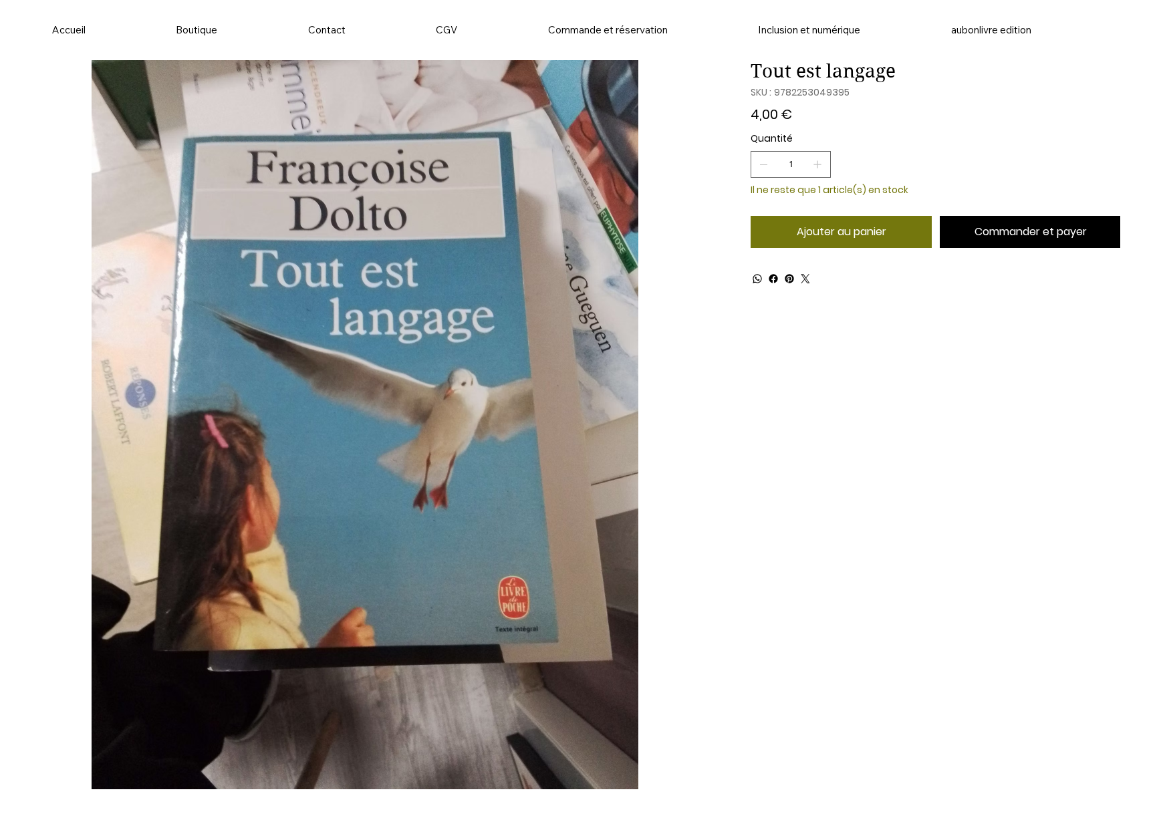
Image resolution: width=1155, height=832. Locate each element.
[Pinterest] (789, 278)
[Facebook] (773, 278)
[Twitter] (805, 278)
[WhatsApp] (757, 278)
